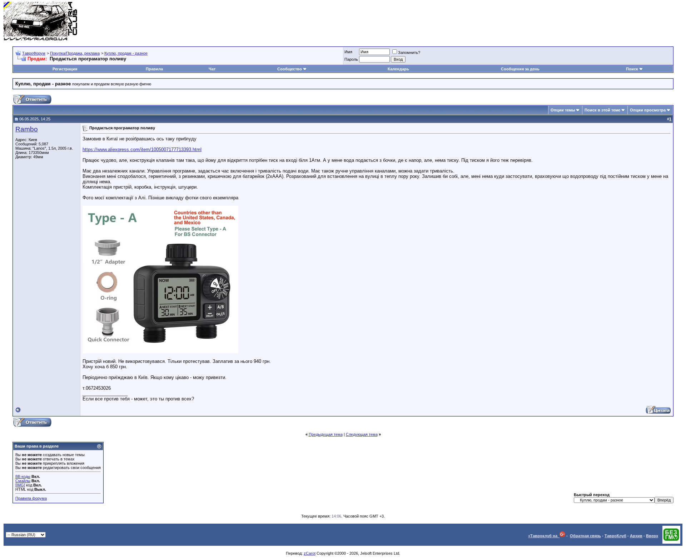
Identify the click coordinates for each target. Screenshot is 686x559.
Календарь (398, 69)
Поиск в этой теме (602, 110)
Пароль (351, 59)
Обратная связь (585, 536)
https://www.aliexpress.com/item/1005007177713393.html (142, 149)
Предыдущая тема (326, 434)
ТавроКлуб (615, 536)
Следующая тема (362, 434)
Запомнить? (409, 52)
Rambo (26, 129)
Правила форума (31, 498)
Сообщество (289, 69)
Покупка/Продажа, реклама (75, 53)
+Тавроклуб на (544, 536)
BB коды (22, 476)
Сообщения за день (520, 69)
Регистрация (65, 69)
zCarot (309, 553)
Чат (212, 69)
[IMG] (20, 485)
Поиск (632, 69)
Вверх (652, 536)
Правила (154, 69)
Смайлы (22, 481)
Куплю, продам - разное (126, 53)
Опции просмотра (648, 110)
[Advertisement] (552, 21)
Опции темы (563, 110)
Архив (636, 536)
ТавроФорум (33, 53)
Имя (348, 52)
